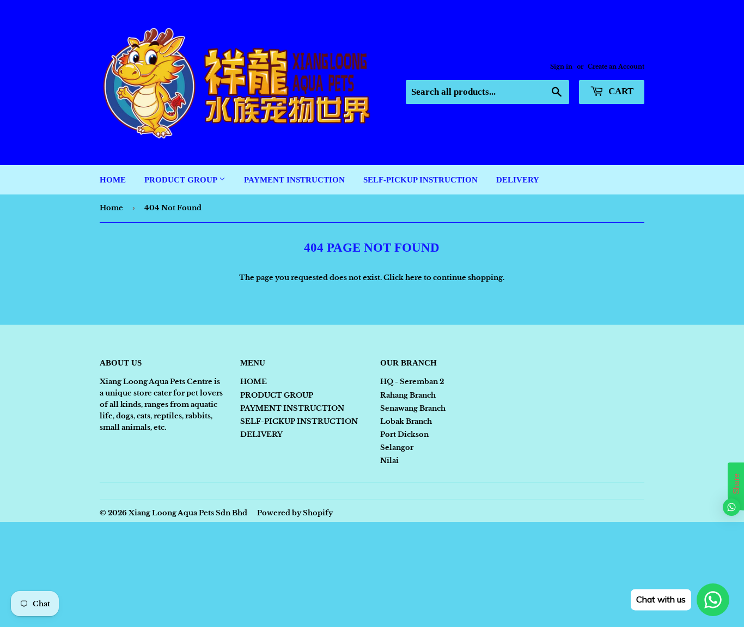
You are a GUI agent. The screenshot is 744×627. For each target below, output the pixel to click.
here (413, 277)
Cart (619, 91)
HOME (113, 179)
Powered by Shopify (295, 513)
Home (111, 207)
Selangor (396, 447)
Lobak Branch (406, 421)
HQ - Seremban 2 (412, 381)
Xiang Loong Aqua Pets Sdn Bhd (188, 513)
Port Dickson (404, 434)
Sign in (561, 66)
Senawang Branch (413, 408)
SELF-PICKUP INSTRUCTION (420, 179)
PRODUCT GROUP (181, 179)
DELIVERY (517, 179)
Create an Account (616, 66)
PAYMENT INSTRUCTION (294, 179)
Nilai (389, 460)
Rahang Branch (408, 395)
